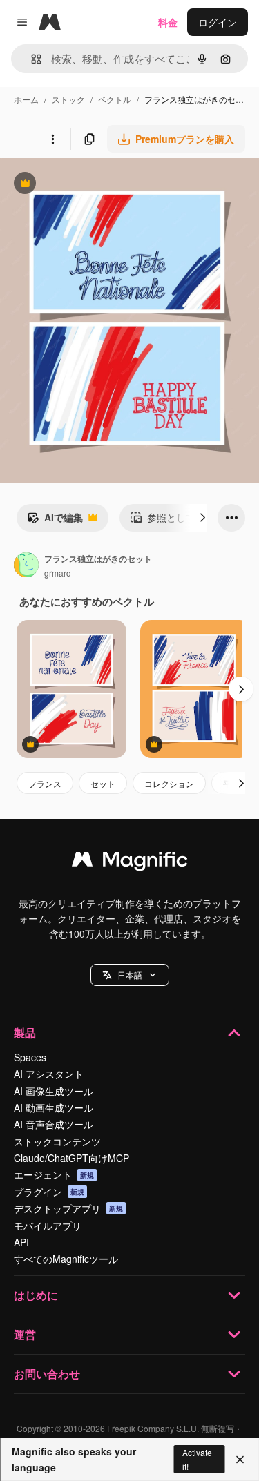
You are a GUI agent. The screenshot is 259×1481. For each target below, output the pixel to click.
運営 (25, 1334)
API (21, 1242)
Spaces (30, 1057)
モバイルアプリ (47, 1225)
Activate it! (197, 1458)
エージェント (54, 1174)
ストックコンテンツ (57, 1141)
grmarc (57, 573)
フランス (44, 783)
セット (102, 783)
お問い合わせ (47, 1374)
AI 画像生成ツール (53, 1091)
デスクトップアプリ (68, 1208)
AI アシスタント (49, 1074)
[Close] (240, 1459)
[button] (129, 975)
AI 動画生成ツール (53, 1107)
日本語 (129, 974)
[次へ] (202, 518)
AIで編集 (55, 520)
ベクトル (114, 99)
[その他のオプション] (52, 139)
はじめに (36, 1295)
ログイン (217, 22)
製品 (25, 1032)
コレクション (169, 783)
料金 (168, 22)
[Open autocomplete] (31, 59)
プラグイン (49, 1192)
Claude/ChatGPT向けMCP (71, 1158)
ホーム (26, 99)
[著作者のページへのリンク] (26, 566)
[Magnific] (130, 862)
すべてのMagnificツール (66, 1259)
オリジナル (95, 184)
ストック (68, 99)
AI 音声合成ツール (53, 1124)
